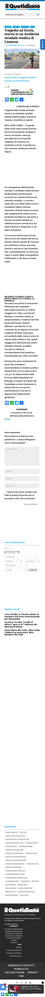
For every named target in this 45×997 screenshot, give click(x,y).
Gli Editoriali (25, 846)
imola (7, 77)
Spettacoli (11, 895)
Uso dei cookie (15, 972)
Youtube (13, 942)
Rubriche (10, 891)
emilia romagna (19, 77)
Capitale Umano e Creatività (17, 839)
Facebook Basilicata (13, 931)
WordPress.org (15, 956)
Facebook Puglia (14, 938)
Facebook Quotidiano (13, 929)
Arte (23, 832)
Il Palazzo (31, 853)
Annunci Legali (11, 832)
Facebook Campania (14, 936)
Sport (24, 895)
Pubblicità (21, 968)
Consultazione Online (14, 843)
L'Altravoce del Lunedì (15, 864)
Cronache (25, 27)
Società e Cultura (26, 891)
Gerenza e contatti (21, 965)
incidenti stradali (21, 81)
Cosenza (16, 27)
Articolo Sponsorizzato (15, 836)
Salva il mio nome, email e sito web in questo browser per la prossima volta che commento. (20, 495)
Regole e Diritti (25, 888)
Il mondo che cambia (14, 853)
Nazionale (10, 884)
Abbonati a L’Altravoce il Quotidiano (19, 915)
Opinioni (22, 884)
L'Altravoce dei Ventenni (15, 860)
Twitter (14, 940)
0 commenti (30, 45)
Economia (11, 846)
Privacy (33, 972)
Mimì (35, 881)
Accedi (18, 947)
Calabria (8, 27)
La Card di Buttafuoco (14, 874)
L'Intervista (32, 864)
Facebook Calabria (14, 933)
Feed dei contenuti (13, 950)
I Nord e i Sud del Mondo (15, 857)
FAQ (21, 976)
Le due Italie (12, 881)
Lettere (25, 881)
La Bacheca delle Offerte (15, 871)
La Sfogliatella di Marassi (16, 878)
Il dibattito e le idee (14, 850)
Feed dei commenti (13, 953)
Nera (32, 27)
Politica (10, 888)
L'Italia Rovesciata (13, 867)
